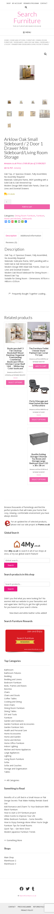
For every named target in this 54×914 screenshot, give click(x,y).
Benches (8, 689)
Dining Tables (10, 711)
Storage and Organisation (15, 768)
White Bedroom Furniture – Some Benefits (23, 819)
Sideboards (18, 42)
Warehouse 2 (10, 860)
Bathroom (8, 669)
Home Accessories (12, 733)
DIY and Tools (10, 714)
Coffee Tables (10, 698)
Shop (9, 3)
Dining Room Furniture (25, 215)
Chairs (7, 692)
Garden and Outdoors (14, 720)
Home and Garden (12, 736)
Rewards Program (31, 3)
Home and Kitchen (17, 40)
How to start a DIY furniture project (20, 812)
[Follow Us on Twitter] (28, 889)
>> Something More (13, 840)
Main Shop (9, 857)
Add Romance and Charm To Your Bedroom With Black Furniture (26, 808)
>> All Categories (11, 780)
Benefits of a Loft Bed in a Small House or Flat (25, 797)
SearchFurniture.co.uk (28, 896)
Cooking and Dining (13, 701)
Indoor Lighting (11, 746)
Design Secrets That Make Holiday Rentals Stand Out (26, 802)
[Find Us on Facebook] (22, 889)
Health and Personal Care (15, 730)
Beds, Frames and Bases (15, 685)
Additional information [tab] (30, 235)
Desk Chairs (9, 705)
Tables (7, 772)
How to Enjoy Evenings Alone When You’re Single (26, 822)
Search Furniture (27, 17)
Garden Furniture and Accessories (19, 724)
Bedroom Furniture (12, 682)
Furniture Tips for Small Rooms (18, 825)
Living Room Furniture (14, 759)
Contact (43, 3)
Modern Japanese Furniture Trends (19, 832)
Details (17, 168)
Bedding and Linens (13, 679)
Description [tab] (11, 235)
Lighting (7, 756)
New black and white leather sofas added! (24, 613)
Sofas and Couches (12, 765)
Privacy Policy (27, 910)
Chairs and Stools (12, 695)
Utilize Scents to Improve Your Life (19, 816)
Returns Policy (39, 907)
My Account (17, 3)
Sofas (6, 762)
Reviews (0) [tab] (11, 242)
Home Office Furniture (14, 743)
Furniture (30, 40)
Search (11, 589)
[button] (45, 54)
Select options (15, 382)
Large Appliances (11, 752)
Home (6, 40)
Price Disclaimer (24, 907)
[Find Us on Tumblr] (33, 889)
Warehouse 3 (10, 863)
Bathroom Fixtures (12, 673)
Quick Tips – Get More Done (17, 828)
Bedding (7, 676)
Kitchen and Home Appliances (17, 749)
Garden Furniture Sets (14, 727)
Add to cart (27, 206)
